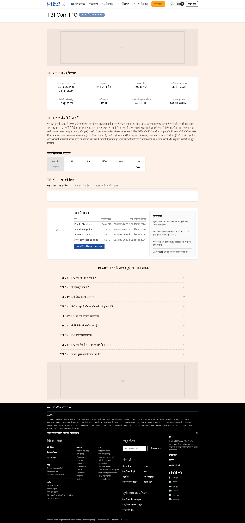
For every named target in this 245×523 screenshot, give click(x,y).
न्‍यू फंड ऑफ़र (103, 463)
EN (178, 4)
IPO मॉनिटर (81, 246)
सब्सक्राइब (158, 4)
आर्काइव (79, 447)
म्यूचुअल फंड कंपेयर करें (106, 457)
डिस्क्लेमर (115, 520)
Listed (84, 14)
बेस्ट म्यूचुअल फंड (104, 454)
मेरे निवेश (50, 447)
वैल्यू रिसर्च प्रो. (128, 510)
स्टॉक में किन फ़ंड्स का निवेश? (108, 473)
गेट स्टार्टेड (80, 460)
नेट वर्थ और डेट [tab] (82, 185)
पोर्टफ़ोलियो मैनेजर (104, 451)
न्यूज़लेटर (125, 477)
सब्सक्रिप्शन (51, 458)
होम (48, 407)
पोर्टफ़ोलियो (93, 4)
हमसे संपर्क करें (174, 465)
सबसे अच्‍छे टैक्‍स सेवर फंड (55, 475)
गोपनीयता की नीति (103, 520)
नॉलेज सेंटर (126, 466)
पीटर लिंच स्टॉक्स (52, 492)
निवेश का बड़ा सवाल (83, 451)
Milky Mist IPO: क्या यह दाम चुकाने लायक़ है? (170, 252)
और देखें (137, 4)
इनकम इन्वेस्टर (81, 467)
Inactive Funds (104, 479)
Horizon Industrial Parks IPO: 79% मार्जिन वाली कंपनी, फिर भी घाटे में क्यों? (171, 233)
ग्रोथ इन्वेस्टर (81, 463)
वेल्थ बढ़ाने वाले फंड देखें (55, 468)
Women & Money (83, 457)
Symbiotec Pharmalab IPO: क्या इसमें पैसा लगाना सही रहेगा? (170, 223)
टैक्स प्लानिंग (80, 470)
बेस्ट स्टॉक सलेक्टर (105, 467)
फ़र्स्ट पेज (79, 479)
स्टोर (146, 471)
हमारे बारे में (173, 455)
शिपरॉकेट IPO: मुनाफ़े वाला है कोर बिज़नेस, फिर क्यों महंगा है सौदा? (172, 243)
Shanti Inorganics (83, 229)
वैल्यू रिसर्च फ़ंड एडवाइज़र (131, 499)
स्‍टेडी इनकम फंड (52, 472)
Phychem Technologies (86, 240)
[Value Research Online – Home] (56, 4)
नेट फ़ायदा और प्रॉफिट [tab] (58, 185)
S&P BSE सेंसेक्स (53, 498)
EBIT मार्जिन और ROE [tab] (107, 185)
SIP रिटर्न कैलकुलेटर (105, 460)
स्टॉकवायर (80, 476)
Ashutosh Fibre (82, 234)
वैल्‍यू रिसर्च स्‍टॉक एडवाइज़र (132, 505)
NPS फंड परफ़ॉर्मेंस (105, 476)
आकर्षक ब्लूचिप (52, 489)
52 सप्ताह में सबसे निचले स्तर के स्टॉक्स (60, 495)
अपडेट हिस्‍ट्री (149, 477)
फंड (103, 4)
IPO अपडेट (80, 473)
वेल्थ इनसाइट (80, 4)
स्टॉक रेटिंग (148, 482)
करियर (171, 460)
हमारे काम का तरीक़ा (129, 482)
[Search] (172, 3)
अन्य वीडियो (80, 454)
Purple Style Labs (83, 224)
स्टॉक (119, 4)
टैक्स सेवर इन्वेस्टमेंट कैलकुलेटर (109, 470)
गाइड (146, 466)
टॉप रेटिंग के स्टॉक (53, 486)
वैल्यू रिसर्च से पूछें (128, 471)
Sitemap (124, 520)
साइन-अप (192, 4)
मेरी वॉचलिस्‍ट (52, 452)
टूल (100, 447)
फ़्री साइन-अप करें (156, 448)
